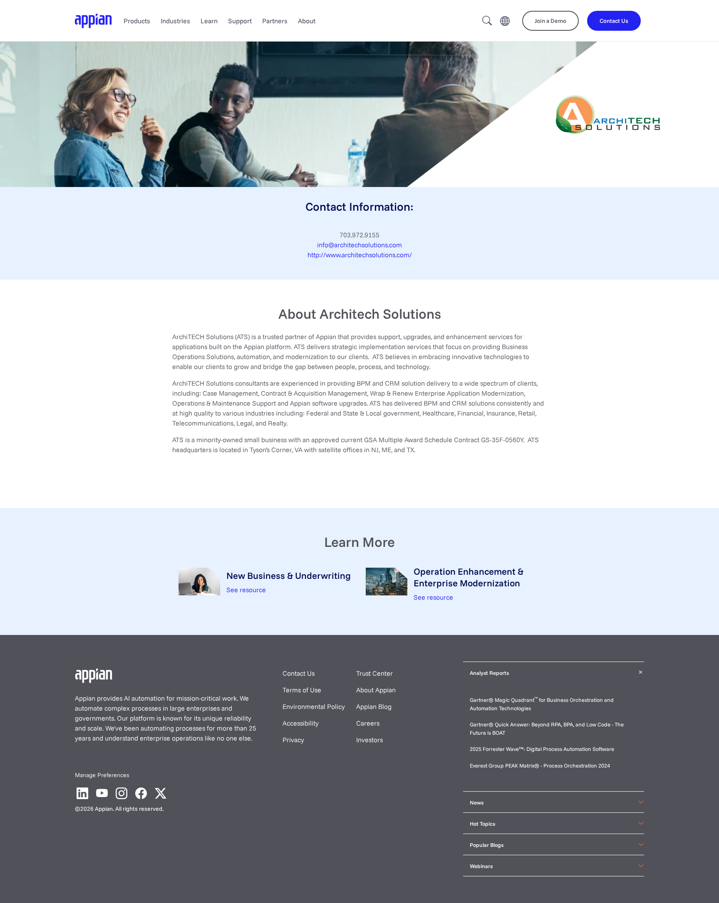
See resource (246, 590)
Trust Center (374, 673)
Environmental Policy (314, 706)
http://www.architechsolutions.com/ (359, 255)
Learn (209, 21)
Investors (369, 740)
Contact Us (299, 673)
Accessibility (301, 723)
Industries (175, 21)
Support (240, 21)
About (306, 21)
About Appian (376, 690)
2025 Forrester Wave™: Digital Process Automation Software (542, 749)
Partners (275, 21)
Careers (367, 723)
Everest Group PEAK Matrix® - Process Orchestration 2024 (540, 765)
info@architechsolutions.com (359, 245)
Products (137, 21)
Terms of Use (302, 690)
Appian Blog (374, 706)
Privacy (293, 740)
